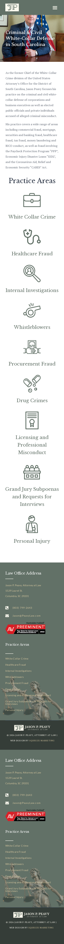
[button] (55, 7)
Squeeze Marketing (42, 740)
